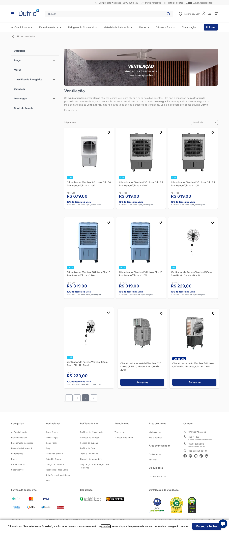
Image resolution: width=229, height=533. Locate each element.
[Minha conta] (203, 13)
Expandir (69, 110)
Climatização (189, 27)
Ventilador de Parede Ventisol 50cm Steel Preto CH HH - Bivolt (191, 274)
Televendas (119, 432)
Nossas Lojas (52, 437)
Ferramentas (17, 453)
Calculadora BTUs (157, 476)
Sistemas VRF (17, 469)
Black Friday (51, 443)
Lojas (212, 27)
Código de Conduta (55, 464)
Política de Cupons (89, 443)
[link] (93, 397)
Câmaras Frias (164, 27)
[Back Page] (14, 36)
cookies (105, 526)
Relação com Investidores (58, 475)
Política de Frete (87, 448)
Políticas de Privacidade (91, 432)
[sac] (209, 13)
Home (20, 36)
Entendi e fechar (206, 526)
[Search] (168, 14)
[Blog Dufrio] (207, 455)
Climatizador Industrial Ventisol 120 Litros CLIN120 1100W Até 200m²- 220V (140, 366)
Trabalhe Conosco (54, 453)
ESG (48, 480)
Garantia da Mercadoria (91, 459)
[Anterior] (69, 397)
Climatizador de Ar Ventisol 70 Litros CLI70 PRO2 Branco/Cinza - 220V (193, 365)
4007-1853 (193, 437)
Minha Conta (155, 432)
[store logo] (28, 12)
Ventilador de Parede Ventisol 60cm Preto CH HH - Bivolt (87, 364)
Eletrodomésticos (48, 27)
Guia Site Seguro (53, 459)
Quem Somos (52, 432)
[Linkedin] (202, 455)
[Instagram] (191, 455)
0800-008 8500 (196, 444)
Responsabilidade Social (57, 469)
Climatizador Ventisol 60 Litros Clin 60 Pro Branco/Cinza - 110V (89, 184)
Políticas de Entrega (89, 437)
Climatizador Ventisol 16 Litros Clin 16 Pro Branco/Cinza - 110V (140, 274)
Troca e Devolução (89, 453)
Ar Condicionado (20, 27)
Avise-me (142, 382)
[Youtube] (196, 455)
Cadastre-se (155, 454)
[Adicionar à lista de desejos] (108, 133)
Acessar (152, 459)
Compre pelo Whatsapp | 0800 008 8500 (118, 3)
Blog (48, 448)
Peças (142, 27)
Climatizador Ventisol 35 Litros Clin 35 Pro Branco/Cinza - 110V (193, 184)
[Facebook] (186, 455)
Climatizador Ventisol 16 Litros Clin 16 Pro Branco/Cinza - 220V (88, 274)
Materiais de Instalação (116, 27)
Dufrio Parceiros (153, 3)
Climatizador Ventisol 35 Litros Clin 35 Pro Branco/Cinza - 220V (141, 184)
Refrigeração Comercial (81, 27)
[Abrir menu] (12, 13)
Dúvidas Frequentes (123, 437)
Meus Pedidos (155, 437)
